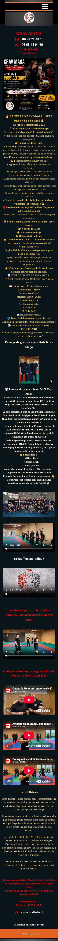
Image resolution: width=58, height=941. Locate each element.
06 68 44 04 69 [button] (32, 45)
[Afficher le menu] (45, 6)
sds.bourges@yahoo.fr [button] (32, 912)
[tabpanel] (29, 41)
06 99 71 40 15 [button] (33, 39)
